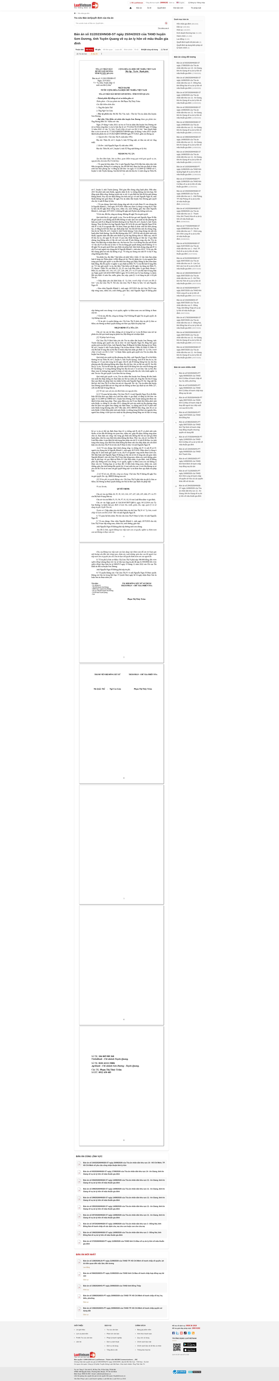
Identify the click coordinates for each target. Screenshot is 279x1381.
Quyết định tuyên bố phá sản (188, 42)
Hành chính (181, 36)
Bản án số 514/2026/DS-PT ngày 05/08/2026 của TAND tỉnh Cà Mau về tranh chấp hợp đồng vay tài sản (191, 389)
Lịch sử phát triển (82, 1334)
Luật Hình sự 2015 (119, 1379)
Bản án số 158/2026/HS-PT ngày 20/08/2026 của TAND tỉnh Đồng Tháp (112, 1286)
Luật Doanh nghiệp (95, 1379)
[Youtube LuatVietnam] (181, 1333)
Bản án (139, 8)
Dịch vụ (171, 2)
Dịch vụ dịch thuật (113, 1342)
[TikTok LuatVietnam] (185, 1333)
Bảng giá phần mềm (144, 1330)
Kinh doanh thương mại (186, 33)
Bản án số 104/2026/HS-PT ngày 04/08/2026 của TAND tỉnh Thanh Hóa (190, 451)
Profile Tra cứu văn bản (84, 1338)
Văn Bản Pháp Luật (81, 1379)
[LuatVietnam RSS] (193, 1333)
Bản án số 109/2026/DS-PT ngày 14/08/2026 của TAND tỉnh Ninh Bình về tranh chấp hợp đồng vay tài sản (190, 462)
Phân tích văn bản (113, 1334)
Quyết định (161, 8)
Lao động (86, 1267)
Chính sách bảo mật (144, 1342)
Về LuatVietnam (137, 3)
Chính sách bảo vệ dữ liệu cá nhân (149, 1346)
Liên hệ (78, 1342)
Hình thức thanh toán (144, 1334)
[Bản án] (86, 5)
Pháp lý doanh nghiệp (114, 1338)
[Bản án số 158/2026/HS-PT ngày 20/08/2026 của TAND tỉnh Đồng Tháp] (79, 1287)
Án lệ (149, 8)
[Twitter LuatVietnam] (189, 1333)
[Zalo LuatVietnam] (177, 1333)
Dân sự (85, 1280)
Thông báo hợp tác (143, 1350)
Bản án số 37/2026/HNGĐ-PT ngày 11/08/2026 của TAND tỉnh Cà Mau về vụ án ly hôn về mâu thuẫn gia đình (191, 441)
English (181, 2)
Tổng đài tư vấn (112, 1350)
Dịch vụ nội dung (112, 1346)
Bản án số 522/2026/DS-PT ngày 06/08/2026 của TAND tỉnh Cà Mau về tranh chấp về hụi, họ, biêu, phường (190, 377)
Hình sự (86, 1290)
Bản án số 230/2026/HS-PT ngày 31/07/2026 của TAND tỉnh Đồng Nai (190, 415)
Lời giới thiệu (80, 1330)
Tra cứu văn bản (112, 1330)
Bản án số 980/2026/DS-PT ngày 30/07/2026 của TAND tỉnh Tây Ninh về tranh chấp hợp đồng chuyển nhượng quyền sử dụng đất (190, 427)
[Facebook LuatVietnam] (173, 1333)
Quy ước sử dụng (143, 1338)
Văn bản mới (178, 8)
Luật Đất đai (107, 1379)
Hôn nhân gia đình (184, 24)
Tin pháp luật (196, 8)
